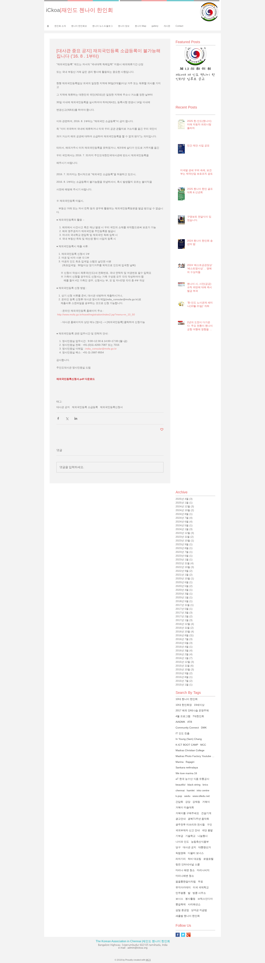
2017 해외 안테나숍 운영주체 (192, 710)
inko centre (203, 790)
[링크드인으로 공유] (76, 418)
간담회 (179, 801)
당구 (178, 847)
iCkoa (79, 10)
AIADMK (180, 721)
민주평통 (181, 893)
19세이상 (199, 704)
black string (193, 784)
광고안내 (181, 818)
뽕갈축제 (181, 904)
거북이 (206, 801)
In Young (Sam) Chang (189, 739)
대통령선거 (204, 847)
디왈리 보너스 (196, 853)
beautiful (180, 784)
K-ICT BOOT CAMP (187, 744)
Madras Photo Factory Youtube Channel (195, 756)
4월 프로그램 (183, 716)
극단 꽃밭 (207, 830)
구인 (209, 824)
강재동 (196, 801)
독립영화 (181, 853)
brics (205, 784)
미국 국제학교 (201, 887)
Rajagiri (190, 761)
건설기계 (206, 813)
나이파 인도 (182, 841)
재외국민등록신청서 (111, 407)
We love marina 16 (186, 773)
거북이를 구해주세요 (187, 813)
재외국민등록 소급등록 (85, 407)
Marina (180, 761)
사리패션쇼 (194, 904)
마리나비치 (203, 870)
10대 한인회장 (184, 704)
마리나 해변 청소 (185, 870)
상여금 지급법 (199, 910)
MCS (148, 960)
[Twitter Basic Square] (183, 935)
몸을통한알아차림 (186, 881)
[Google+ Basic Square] (188, 935)
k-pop (179, 796)
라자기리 (181, 858)
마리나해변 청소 (185, 875)
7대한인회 (198, 716)
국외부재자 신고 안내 (188, 830)
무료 (200, 881)
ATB (189, 721)
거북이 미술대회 (185, 807)
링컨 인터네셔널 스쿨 (188, 864)
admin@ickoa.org (137, 947)
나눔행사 (203, 835)
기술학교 (190, 835)
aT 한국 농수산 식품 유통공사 (192, 778)
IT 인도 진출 (182, 733)
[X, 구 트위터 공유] (67, 418)
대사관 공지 (63, 407)
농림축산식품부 (200, 841)
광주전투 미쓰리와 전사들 (190, 824)
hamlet (191, 790)
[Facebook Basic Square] (178, 935)
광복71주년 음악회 (198, 818)
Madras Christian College (190, 750)
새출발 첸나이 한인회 (188, 915)
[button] (79, 26)
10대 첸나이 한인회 (187, 699)
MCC (203, 744)
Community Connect (187, 727)
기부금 (179, 835)
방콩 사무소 (199, 893)
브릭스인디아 (205, 898)
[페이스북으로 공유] (58, 418)
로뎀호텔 (208, 858)
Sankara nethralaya (187, 767)
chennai (180, 790)
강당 (187, 801)
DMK (204, 727)
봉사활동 (190, 898)
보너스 (179, 898)
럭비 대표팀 (194, 858)
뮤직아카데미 (183, 887)
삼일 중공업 (182, 910)
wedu (187, 796)
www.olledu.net (201, 796)
